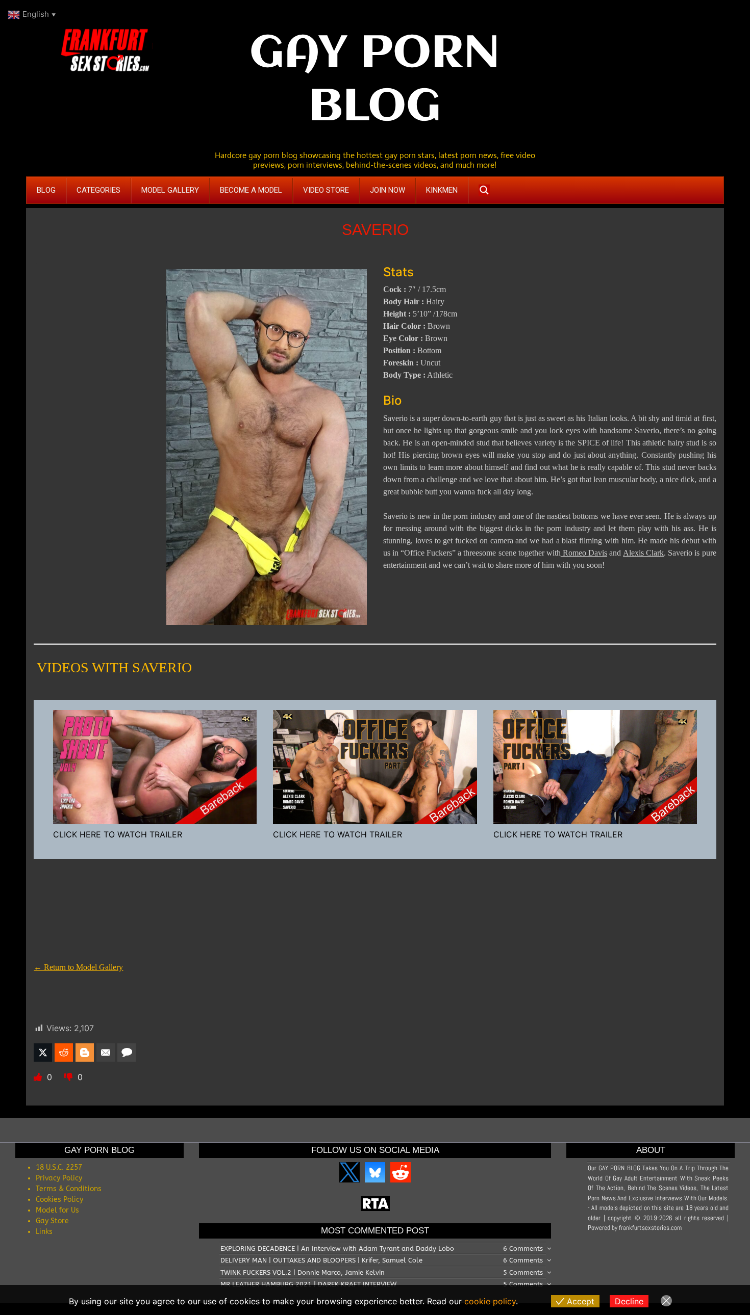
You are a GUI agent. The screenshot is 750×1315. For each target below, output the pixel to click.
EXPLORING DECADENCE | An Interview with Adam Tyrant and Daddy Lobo (337, 1248)
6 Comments (523, 1248)
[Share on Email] (105, 1052)
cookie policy (490, 1301)
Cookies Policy (59, 1199)
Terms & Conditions (69, 1189)
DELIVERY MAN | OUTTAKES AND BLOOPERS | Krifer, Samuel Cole (321, 1260)
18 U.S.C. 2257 (59, 1167)
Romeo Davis (584, 552)
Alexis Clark (643, 552)
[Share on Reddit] (64, 1052)
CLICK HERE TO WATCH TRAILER (117, 834)
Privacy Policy (59, 1178)
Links (44, 1231)
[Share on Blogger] (85, 1052)
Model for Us (57, 1210)
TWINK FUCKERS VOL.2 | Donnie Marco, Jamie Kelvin (302, 1272)
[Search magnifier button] (484, 190)
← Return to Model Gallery (78, 967)
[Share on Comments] (126, 1052)
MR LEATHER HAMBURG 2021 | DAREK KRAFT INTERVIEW (308, 1284)
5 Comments (523, 1272)
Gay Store (52, 1221)
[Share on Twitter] (43, 1052)
